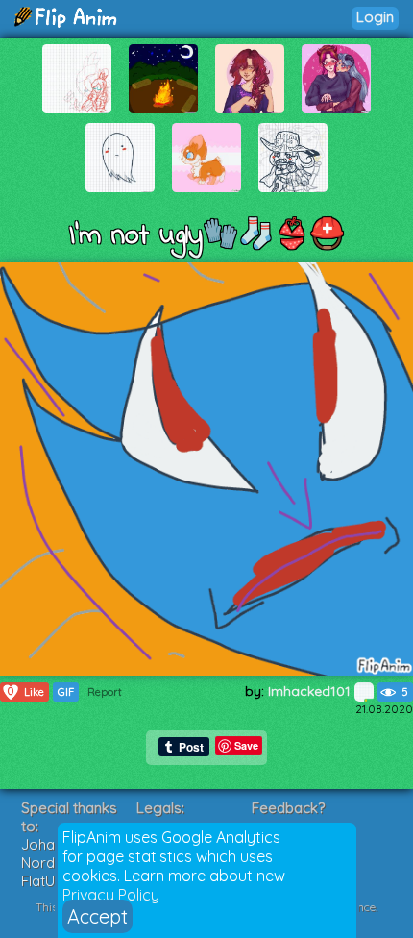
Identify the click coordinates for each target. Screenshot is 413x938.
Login (375, 17)
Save (246, 745)
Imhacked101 (311, 691)
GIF (66, 692)
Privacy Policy (110, 894)
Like (26, 691)
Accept (97, 916)
